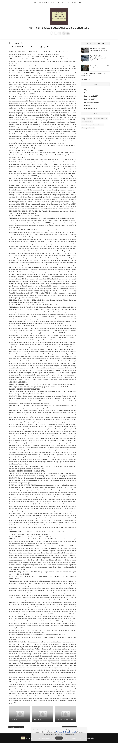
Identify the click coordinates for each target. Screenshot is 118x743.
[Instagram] (64, 34)
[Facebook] (51, 34)
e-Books (73, 2)
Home (35, 2)
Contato (80, 2)
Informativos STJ (28, 46)
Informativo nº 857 (15, 719)
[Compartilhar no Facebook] (38, 47)
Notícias (61, 2)
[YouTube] (55, 34)
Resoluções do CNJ (90, 108)
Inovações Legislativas (91, 102)
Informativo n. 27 (37, 719)
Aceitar (59, 738)
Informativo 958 (85, 79)
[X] (60, 34)
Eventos (53, 2)
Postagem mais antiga (69, 727)
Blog (67, 2)
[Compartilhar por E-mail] (48, 47)
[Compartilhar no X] (41, 47)
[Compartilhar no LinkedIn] (44, 47)
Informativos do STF (91, 96)
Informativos (43, 2)
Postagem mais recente (16, 727)
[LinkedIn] (68, 34)
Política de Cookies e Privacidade (66, 732)
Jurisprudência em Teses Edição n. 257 (65, 719)
